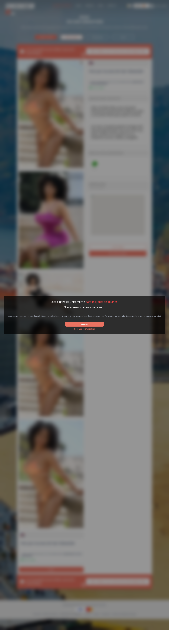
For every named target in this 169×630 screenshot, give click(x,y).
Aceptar (84, 324)
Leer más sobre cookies (84, 329)
